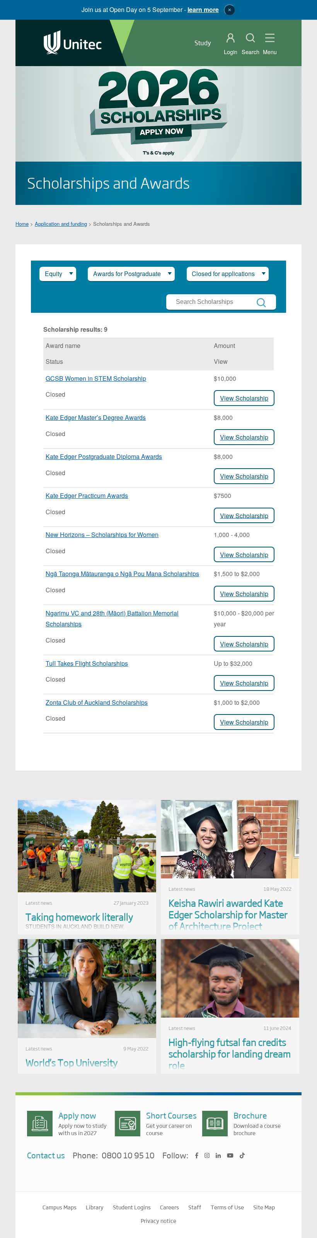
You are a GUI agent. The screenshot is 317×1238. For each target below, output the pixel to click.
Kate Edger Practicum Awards (87, 495)
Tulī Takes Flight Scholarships (87, 663)
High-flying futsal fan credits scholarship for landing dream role (230, 1053)
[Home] (72, 43)
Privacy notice (158, 1220)
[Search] (261, 302)
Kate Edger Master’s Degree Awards (96, 417)
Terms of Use (227, 1207)
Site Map (264, 1207)
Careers (169, 1207)
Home (22, 223)
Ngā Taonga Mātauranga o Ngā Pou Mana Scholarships (122, 573)
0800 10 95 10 (128, 1156)
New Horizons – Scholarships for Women (102, 534)
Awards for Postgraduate (127, 273)
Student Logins (132, 1207)
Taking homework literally (79, 916)
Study (202, 42)
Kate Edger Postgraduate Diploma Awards (104, 456)
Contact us (46, 1155)
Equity (53, 273)
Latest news (39, 902)
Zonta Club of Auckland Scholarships (97, 702)
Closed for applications (223, 273)
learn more (203, 9)
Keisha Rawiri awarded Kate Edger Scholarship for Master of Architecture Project (228, 914)
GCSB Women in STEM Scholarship (96, 378)
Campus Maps (60, 1207)
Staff (194, 1207)
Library (95, 1207)
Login (230, 52)
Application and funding (61, 223)
